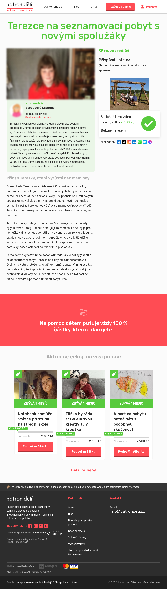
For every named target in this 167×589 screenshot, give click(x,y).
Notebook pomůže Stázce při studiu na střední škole (35, 419)
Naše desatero (76, 531)
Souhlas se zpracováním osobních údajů (29, 582)
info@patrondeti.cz (127, 511)
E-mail (113, 507)
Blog (76, 6)
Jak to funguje (53, 6)
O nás (94, 6)
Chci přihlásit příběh (66, 582)
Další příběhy (83, 470)
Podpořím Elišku (83, 451)
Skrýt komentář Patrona (38, 117)
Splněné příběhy (77, 537)
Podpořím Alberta (131, 451)
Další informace (130, 486)
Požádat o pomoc (120, 6)
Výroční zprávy (76, 544)
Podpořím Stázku (35, 446)
